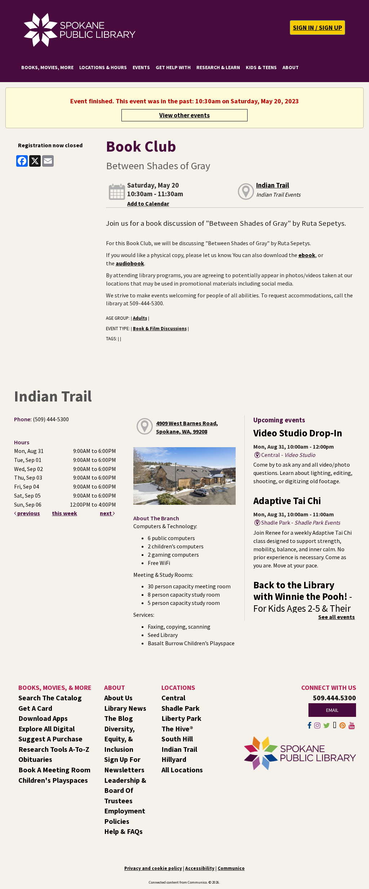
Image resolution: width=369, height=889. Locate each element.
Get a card (35, 708)
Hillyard (173, 759)
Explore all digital (46, 728)
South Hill (177, 738)
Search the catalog (50, 697)
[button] (317, 27)
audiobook (130, 263)
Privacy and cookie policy (153, 868)
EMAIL (332, 710)
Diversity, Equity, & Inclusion (119, 739)
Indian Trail (272, 185)
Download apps (43, 718)
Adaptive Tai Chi (287, 501)
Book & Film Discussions (160, 328)
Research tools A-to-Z (53, 749)
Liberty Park (181, 718)
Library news (125, 708)
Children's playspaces (53, 780)
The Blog (118, 718)
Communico (231, 868)
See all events (336, 616)
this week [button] (64, 513)
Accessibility (199, 868)
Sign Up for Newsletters (124, 764)
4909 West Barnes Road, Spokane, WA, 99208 (187, 427)
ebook (306, 255)
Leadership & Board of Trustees (125, 790)
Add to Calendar (148, 203)
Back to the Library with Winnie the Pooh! (302, 602)
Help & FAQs (123, 831)
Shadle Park (180, 708)
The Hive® (177, 728)
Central (173, 697)
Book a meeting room (54, 769)
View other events (184, 115)
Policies (116, 821)
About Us (118, 697)
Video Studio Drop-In (297, 433)
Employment (124, 810)
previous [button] (28, 513)
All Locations (182, 769)
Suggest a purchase (50, 738)
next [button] (106, 513)
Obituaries (35, 759)
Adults (140, 318)
